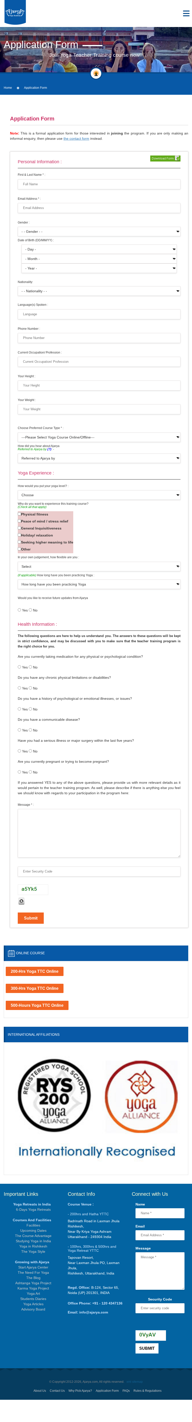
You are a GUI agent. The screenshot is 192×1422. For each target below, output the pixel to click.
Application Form (107, 1390)
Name (140, 1204)
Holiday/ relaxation (37, 535)
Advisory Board (33, 1309)
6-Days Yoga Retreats (33, 1210)
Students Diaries (33, 1299)
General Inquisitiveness (41, 528)
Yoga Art (33, 1294)
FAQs (126, 1390)
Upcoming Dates (33, 1230)
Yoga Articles (33, 1304)
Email (140, 1226)
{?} (49, 449)
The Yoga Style (33, 1252)
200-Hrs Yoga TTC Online (34, 971)
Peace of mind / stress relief (44, 521)
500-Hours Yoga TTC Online (37, 1005)
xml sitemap (134, 1382)
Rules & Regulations (148, 1390)
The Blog (33, 1278)
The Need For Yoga (33, 1272)
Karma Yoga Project (33, 1288)
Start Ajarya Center (33, 1267)
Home (8, 88)
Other (25, 549)
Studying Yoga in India (33, 1241)
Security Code (160, 1299)
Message (143, 1248)
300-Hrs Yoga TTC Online (34, 988)
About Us (40, 1390)
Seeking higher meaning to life (47, 542)
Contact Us (57, 1390)
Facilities (33, 1225)
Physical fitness (34, 514)
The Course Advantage (33, 1236)
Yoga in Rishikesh (33, 1246)
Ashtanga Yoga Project (33, 1283)
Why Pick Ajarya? (80, 1390)
